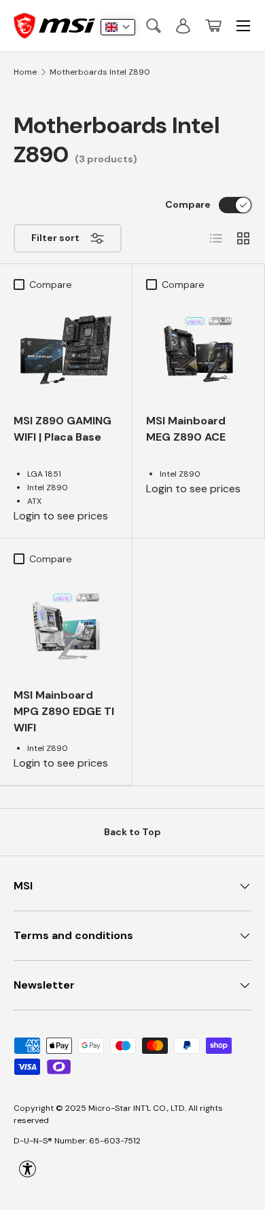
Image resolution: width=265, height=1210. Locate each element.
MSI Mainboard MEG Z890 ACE (186, 429)
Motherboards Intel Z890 (100, 72)
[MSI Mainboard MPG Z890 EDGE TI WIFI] (66, 624)
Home (25, 72)
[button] (213, 26)
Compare (188, 204)
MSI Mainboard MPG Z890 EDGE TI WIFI (64, 711)
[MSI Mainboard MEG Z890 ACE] (198, 349)
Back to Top (132, 832)
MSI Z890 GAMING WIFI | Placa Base (62, 429)
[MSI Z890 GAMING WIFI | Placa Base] (66, 349)
